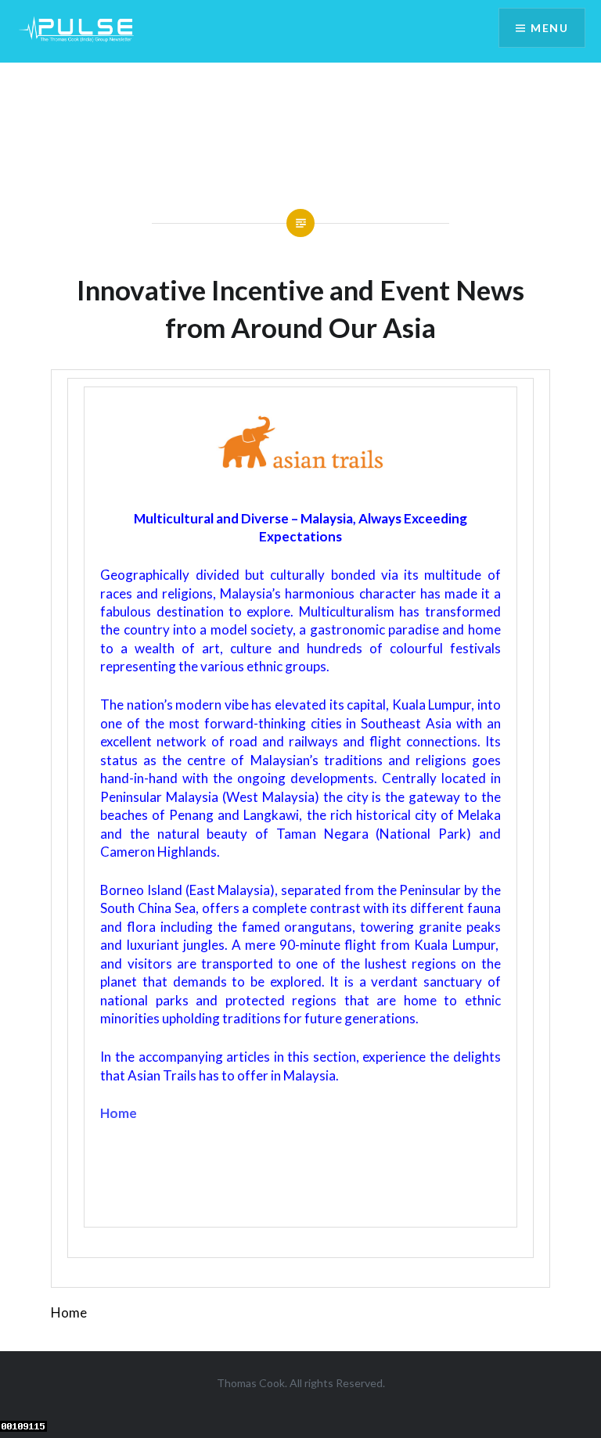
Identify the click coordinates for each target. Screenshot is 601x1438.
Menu (549, 27)
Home (118, 1113)
